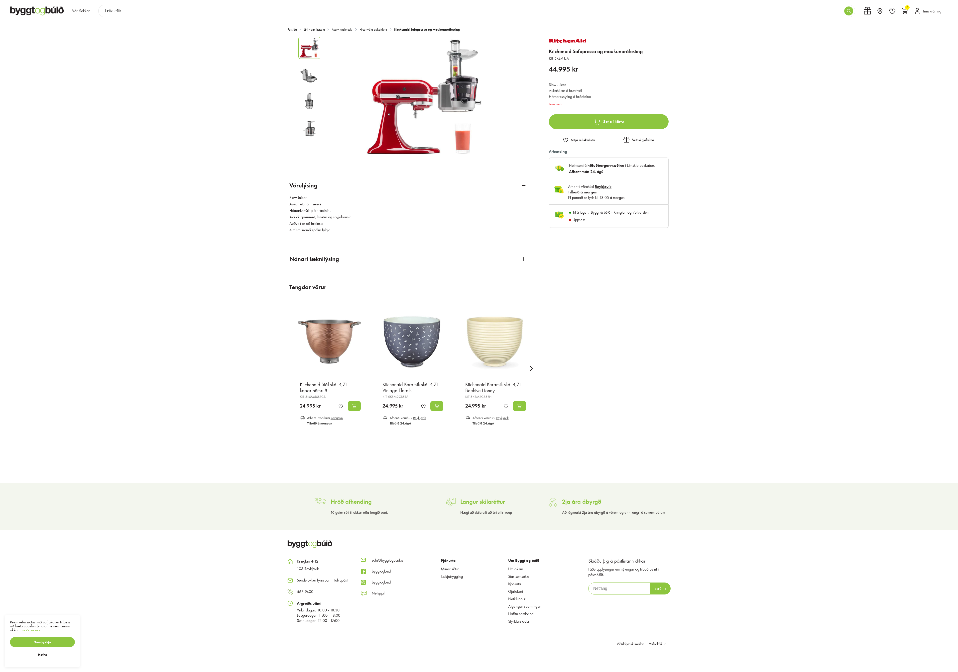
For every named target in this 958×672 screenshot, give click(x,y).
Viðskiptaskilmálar (630, 644)
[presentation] (81, 11)
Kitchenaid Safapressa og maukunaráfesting (427, 29)
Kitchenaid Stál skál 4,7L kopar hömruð (323, 387)
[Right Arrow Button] (531, 369)
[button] (848, 10)
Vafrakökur (657, 644)
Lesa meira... (557, 104)
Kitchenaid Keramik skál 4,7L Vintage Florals (410, 387)
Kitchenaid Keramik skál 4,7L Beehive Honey (493, 387)
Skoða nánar (30, 630)
